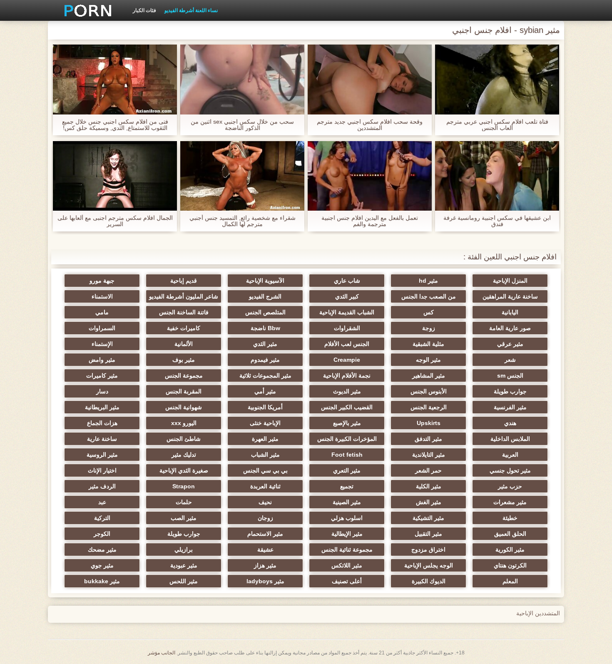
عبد (102, 502)
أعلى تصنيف (347, 581)
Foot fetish (347, 454)
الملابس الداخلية (510, 438)
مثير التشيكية (428, 518)
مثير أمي (265, 391)
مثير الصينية (347, 502)
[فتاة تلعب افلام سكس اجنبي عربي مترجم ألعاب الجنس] (497, 79)
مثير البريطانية (102, 407)
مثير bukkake (102, 581)
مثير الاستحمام (265, 533)
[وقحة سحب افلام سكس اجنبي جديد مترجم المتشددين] (370, 79)
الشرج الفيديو (265, 296)
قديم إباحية (183, 280)
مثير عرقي (510, 344)
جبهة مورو (102, 280)
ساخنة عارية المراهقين (510, 296)
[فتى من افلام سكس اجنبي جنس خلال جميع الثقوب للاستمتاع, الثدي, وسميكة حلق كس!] (115, 79)
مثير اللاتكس (346, 565)
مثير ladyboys (265, 581)
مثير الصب (184, 518)
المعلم (510, 581)
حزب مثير (510, 486)
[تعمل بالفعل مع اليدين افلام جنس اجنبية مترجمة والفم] (370, 176)
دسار (102, 391)
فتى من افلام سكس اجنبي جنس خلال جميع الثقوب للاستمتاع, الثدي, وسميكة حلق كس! (115, 125)
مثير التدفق (428, 438)
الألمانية (183, 344)
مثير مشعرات (510, 502)
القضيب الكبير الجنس (347, 407)
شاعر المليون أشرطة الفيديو (183, 296)
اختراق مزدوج (428, 549)
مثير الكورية (510, 549)
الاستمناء (102, 296)
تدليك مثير (184, 454)
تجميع (346, 486)
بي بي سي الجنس (265, 470)
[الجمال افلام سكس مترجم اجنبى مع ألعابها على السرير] (115, 176)
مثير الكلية (428, 486)
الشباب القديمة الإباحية (346, 312)
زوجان (265, 518)
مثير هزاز (265, 565)
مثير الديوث (347, 391)
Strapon (183, 486)
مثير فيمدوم (265, 359)
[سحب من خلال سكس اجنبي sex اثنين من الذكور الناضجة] (242, 79)
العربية (510, 454)
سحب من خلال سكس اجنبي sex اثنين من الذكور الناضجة (242, 125)
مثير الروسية (102, 454)
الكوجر (102, 533)
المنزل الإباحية (510, 280)
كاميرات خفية (183, 328)
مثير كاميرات (102, 375)
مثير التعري (347, 470)
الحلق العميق (510, 533)
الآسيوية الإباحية (265, 280)
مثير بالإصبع (347, 423)
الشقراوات (347, 328)
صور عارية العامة (510, 328)
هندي (510, 423)
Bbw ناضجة (265, 328)
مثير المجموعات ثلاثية (265, 375)
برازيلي (183, 549)
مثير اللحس (183, 581)
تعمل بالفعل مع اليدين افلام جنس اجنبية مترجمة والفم (369, 221)
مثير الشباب (265, 454)
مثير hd (428, 280)
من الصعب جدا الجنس (428, 296)
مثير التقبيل (428, 533)
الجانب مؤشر (161, 653)
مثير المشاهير (428, 375)
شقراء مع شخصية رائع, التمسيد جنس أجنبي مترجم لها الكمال (242, 221)
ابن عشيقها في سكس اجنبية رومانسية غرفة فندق (497, 221)
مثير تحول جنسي (510, 470)
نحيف (265, 502)
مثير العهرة (265, 438)
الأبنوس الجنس (428, 391)
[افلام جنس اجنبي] (84, 10)
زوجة (428, 328)
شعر (510, 359)
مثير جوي (102, 565)
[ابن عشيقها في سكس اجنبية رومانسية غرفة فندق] (497, 176)
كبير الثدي (347, 296)
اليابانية (510, 312)
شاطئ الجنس (184, 438)
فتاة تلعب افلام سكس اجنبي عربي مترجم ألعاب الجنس (497, 125)
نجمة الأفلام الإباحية (347, 375)
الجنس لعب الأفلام (346, 344)
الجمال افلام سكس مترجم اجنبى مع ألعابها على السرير (115, 221)
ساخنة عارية (102, 438)
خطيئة (510, 518)
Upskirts (428, 423)
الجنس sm (510, 375)
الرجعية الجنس (428, 407)
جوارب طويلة (510, 391)
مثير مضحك (102, 549)
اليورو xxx (184, 423)
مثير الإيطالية (347, 533)
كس (428, 312)
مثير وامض (102, 359)
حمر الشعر (428, 470)
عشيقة (265, 549)
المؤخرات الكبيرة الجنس (347, 438)
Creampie (346, 359)
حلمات (184, 502)
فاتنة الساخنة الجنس (184, 312)
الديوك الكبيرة (428, 581)
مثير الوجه (428, 359)
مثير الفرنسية (510, 407)
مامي (102, 312)
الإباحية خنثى (265, 423)
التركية (102, 518)
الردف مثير (102, 486)
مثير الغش (428, 502)
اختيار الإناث (102, 470)
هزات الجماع (102, 423)
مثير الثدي (265, 344)
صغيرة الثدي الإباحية (183, 470)
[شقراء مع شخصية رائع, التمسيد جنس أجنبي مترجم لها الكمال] (242, 176)
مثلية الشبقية (428, 344)
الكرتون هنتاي (510, 565)
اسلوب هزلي (347, 518)
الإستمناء (102, 344)
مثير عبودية (183, 565)
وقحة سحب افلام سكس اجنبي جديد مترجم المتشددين (370, 125)
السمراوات (102, 328)
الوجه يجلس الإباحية (428, 565)
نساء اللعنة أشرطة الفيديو (191, 10)
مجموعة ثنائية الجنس (347, 549)
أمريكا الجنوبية (265, 407)
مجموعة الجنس (184, 375)
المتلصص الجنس (265, 312)
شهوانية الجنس (183, 407)
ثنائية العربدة (265, 486)
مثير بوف (183, 359)
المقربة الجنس (184, 391)
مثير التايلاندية (428, 454)
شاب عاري (347, 280)
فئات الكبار (144, 10)
